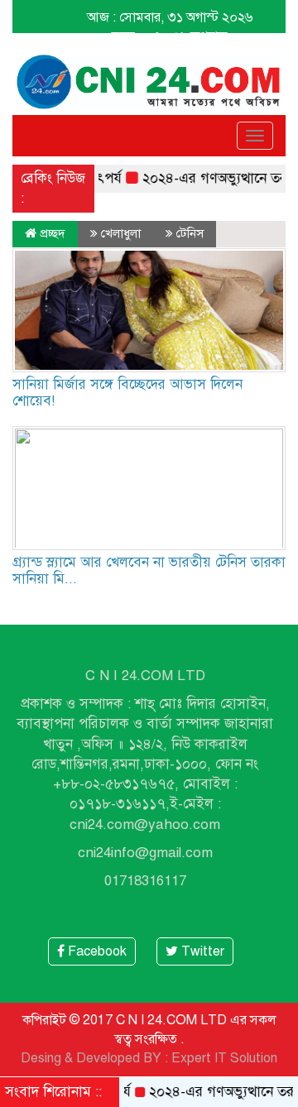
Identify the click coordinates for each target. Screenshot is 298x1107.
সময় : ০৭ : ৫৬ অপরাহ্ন (170, 36)
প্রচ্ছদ (50, 233)
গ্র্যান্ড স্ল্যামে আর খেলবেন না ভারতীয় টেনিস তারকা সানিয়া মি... (149, 570)
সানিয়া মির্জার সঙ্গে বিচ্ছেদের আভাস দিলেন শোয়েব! (127, 393)
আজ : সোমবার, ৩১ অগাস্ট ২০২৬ (169, 17)
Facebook (96, 951)
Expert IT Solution (224, 1058)
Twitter (201, 951)
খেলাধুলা (121, 233)
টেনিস (190, 233)
